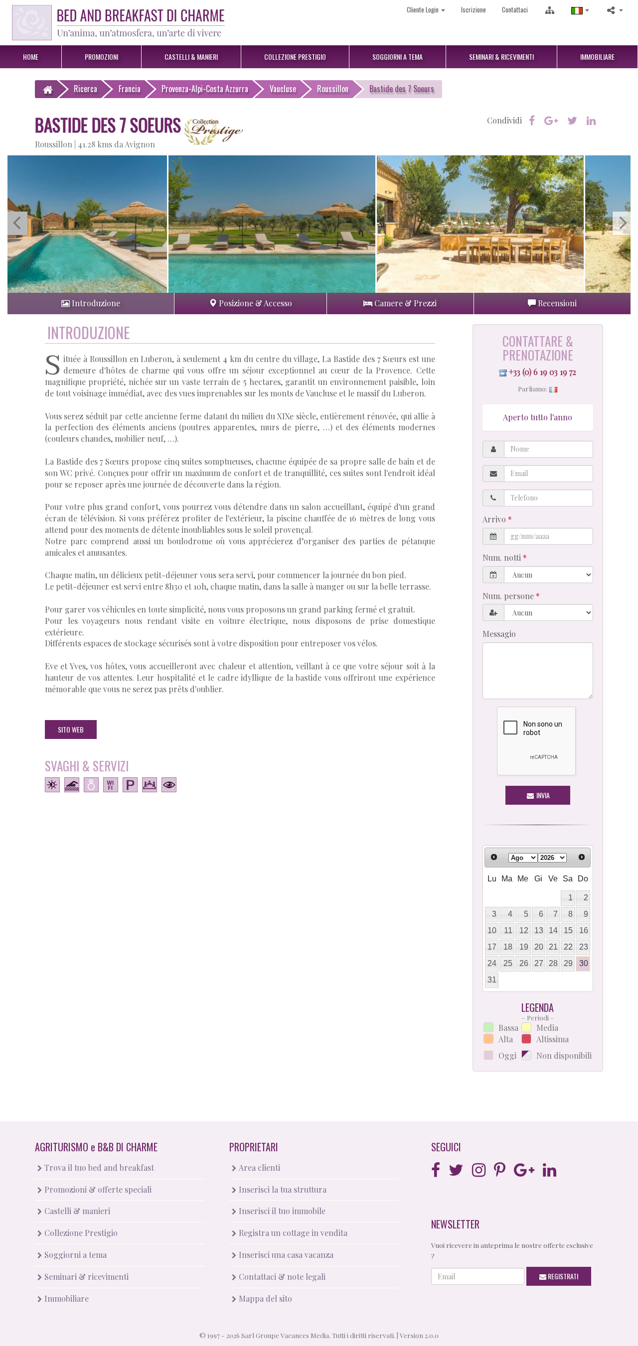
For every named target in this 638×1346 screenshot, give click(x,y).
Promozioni (101, 56)
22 (568, 947)
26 (523, 963)
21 (553, 947)
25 (507, 963)
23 (583, 947)
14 (553, 930)
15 (568, 930)
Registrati (562, 1276)
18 (507, 947)
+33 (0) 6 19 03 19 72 (542, 372)
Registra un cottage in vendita (292, 1232)
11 (508, 930)
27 (538, 963)
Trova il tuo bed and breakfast (98, 1167)
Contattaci (515, 9)
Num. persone (509, 596)
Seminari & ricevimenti (85, 1276)
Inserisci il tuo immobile (281, 1211)
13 (538, 930)
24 (491, 963)
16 (583, 930)
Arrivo (495, 519)
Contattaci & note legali (281, 1276)
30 (583, 963)
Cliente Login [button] (423, 9)
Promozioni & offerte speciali (97, 1189)
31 (491, 980)
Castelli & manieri (76, 1211)
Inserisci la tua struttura (281, 1189)
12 (523, 930)
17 (491, 947)
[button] (580, 9)
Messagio (499, 633)
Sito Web (71, 729)
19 (523, 947)
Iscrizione (473, 9)
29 (568, 963)
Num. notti (502, 557)
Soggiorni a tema (74, 1254)
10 (491, 930)
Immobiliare (597, 56)
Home (30, 56)
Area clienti (258, 1167)
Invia (542, 795)
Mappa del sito (264, 1298)
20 (538, 947)
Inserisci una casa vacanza (285, 1254)
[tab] (90, 303)
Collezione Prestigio (80, 1232)
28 (553, 963)
